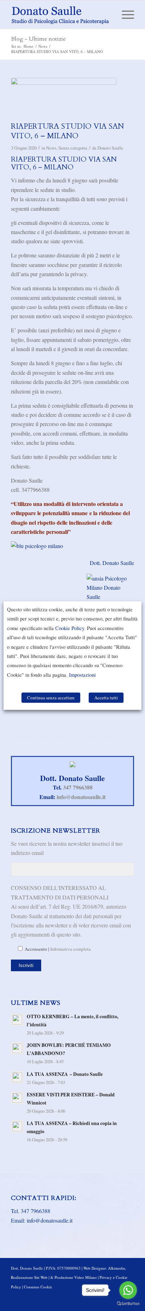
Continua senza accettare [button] (51, 697)
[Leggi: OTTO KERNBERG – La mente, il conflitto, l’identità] (17, 1019)
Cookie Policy (69, 627)
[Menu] (124, 14)
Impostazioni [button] (82, 674)
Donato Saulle (110, 148)
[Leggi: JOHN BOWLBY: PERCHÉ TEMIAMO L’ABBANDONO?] (17, 1048)
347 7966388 (78, 787)
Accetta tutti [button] (106, 697)
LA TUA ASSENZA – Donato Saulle (65, 1074)
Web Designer (94, 1268)
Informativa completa (70, 949)
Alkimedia (116, 1268)
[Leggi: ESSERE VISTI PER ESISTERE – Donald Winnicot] (17, 1097)
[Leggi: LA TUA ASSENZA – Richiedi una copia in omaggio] (17, 1126)
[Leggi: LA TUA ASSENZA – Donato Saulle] (17, 1077)
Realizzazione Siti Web (29, 1277)
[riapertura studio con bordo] (63, 98)
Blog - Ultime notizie (38, 39)
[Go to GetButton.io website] (128, 1303)
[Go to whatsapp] (128, 1290)
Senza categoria (72, 148)
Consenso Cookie (38, 1286)
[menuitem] (124, 14)
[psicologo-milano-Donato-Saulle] (60, 14)
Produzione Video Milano (76, 1277)
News (51, 148)
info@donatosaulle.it (81, 797)
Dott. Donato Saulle (112, 562)
